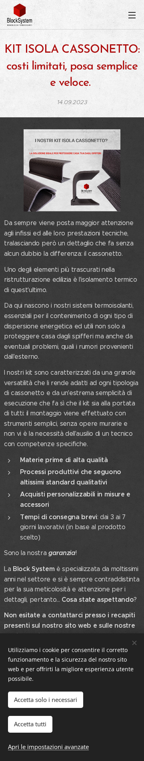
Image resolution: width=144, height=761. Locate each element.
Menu (132, 15)
